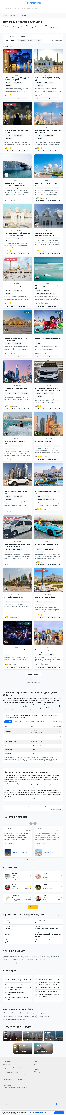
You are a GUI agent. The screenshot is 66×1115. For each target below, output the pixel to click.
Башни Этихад (22, 963)
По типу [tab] (8, 721)
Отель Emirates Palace (31, 956)
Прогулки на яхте (55, 1013)
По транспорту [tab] (29, 721)
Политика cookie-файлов (9, 1090)
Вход (5, 1104)
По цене (29, 40)
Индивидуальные (33, 1013)
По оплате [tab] (40, 721)
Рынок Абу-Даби (56, 956)
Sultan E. (14, 873)
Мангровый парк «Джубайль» (37, 963)
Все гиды (33, 907)
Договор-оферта (7, 1085)
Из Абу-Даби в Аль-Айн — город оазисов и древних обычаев (17, 980)
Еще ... (4, 1092)
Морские (26, 1016)
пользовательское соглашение (10, 1113)
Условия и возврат (56, 809)
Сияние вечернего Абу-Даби (19, 852)
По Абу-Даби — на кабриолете (47, 991)
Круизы (34, 1016)
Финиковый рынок (44, 959)
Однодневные (44, 1013)
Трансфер (7, 1013)
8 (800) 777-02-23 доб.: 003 (11, 1072)
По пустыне (18, 1016)
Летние (47, 1016)
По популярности (11, 40)
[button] (31, 823)
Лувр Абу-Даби (44, 956)
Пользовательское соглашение (11, 1083)
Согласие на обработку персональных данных (15, 1087)
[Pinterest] (58, 1104)
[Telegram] (55, 1104)
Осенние (40, 1016)
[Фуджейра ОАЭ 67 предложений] (53, 1041)
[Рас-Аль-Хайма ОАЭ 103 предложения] (22, 1053)
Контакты (36, 1064)
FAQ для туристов (39, 1072)
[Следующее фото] (29, 61)
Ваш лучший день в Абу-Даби (51, 852)
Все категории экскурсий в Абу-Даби (14, 1019)
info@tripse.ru (8, 1070)
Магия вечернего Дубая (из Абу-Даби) (49, 979)
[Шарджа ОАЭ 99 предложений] (43, 1053)
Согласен (59, 1112)
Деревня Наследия (31, 959)
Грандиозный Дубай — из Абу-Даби (17, 993)
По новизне (21, 40)
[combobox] (33, 8)
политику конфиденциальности (38, 1112)
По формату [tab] (17, 721)
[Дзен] (61, 1104)
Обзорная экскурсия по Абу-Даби (48, 987)
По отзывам (37, 40)
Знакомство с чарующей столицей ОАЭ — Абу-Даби (48, 995)
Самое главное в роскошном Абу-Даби (18, 998)
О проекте (37, 1069)
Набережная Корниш (10, 963)
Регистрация (12, 1104)
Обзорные (15, 1013)
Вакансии (36, 1067)
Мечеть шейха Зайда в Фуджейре (13, 959)
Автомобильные (8, 1016)
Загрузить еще (33, 674)
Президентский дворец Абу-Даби (13, 956)
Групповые (23, 1013)
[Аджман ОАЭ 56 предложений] (32, 1041)
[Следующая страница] (38, 679)
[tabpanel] (33, 740)
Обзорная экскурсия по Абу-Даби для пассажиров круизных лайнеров (49, 983)
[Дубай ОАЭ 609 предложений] (12, 1041)
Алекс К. (45, 895)
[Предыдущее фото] (5, 61)
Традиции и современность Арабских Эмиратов (16, 988)
